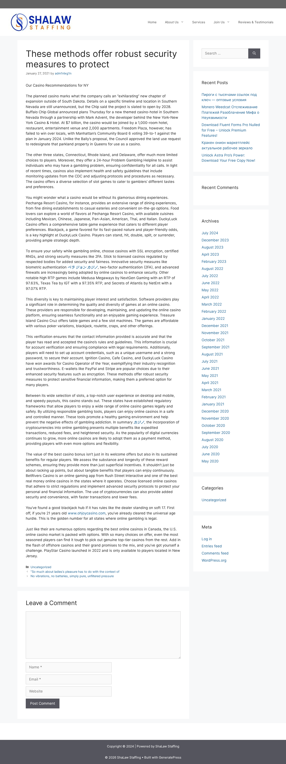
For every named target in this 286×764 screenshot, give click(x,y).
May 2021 (210, 376)
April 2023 (210, 254)
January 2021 (213, 404)
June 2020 (211, 454)
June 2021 (210, 368)
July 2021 (210, 361)
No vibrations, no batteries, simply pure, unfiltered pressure (72, 576)
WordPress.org (214, 560)
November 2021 (215, 333)
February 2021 (214, 397)
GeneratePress (170, 757)
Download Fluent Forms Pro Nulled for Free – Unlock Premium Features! (231, 130)
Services (198, 22)
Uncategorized (41, 567)
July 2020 (210, 447)
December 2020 (215, 411)
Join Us (219, 22)
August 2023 (212, 247)
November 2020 (215, 418)
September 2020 (216, 433)
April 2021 (210, 383)
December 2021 (215, 326)
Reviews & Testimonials (255, 22)
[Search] (254, 53)
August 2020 (212, 440)
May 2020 (210, 461)
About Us (172, 22)
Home (152, 22)
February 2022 (214, 311)
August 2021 (212, 354)
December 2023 (215, 240)
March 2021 (211, 390)
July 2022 (210, 276)
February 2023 (214, 261)
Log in (207, 539)
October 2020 (213, 425)
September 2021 (215, 347)
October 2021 (213, 340)
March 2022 (212, 304)
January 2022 (213, 318)
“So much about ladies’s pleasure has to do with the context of (75, 571)
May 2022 (210, 290)
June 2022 (210, 283)
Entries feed (212, 546)
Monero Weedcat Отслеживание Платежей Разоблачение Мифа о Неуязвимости (230, 112)
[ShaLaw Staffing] (40, 22)
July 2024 (210, 233)
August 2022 (212, 269)
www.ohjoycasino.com (87, 513)
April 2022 (210, 297)
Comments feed (215, 553)
